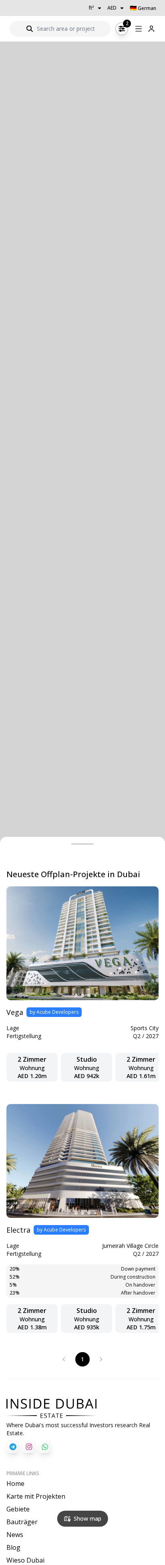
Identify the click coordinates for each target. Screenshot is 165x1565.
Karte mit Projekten (35, 1496)
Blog (13, 1547)
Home (15, 1483)
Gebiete (18, 1509)
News (14, 1534)
